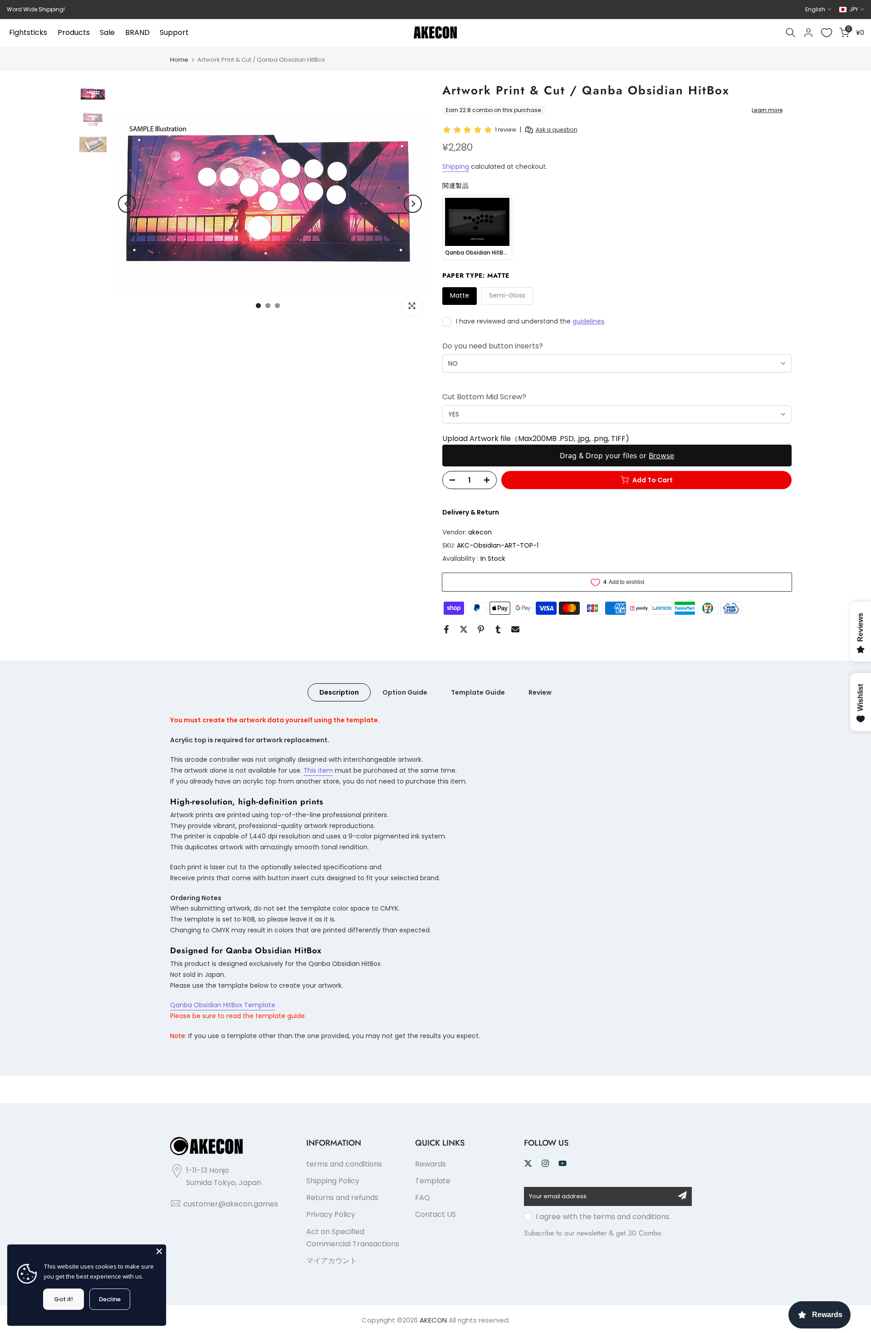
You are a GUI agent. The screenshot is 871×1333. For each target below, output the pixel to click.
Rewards (430, 1164)
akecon (480, 532)
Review (540, 691)
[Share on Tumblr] (498, 629)
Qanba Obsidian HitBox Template (222, 1005)
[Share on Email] (515, 629)
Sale (107, 32)
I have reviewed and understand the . (531, 321)
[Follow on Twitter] (528, 1163)
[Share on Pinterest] (481, 629)
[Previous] (127, 204)
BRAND (137, 32)
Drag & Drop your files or (617, 455)
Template (432, 1181)
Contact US (435, 1214)
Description (339, 691)
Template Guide (478, 691)
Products (74, 32)
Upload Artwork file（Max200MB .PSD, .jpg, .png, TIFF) (535, 438)
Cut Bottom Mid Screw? (484, 397)
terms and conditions (344, 1164)
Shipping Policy (332, 1181)
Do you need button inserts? (492, 346)
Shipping (455, 166)
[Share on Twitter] (464, 629)
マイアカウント (331, 1260)
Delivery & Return (470, 512)
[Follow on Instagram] (545, 1163)
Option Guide (404, 691)
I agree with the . (603, 1216)
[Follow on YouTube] (562, 1163)
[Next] (413, 204)
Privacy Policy (330, 1214)
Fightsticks (28, 32)
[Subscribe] (682, 1195)
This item (318, 770)
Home (179, 60)
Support (174, 32)
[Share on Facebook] (446, 629)
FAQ (422, 1197)
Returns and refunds (342, 1197)
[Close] (159, 1251)
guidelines (588, 321)
